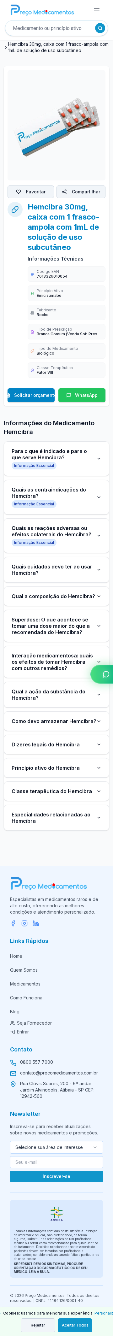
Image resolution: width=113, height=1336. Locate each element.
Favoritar (36, 191)
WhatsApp (86, 395)
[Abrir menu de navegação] (96, 10)
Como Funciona (26, 997)
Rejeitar (38, 1325)
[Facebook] (13, 923)
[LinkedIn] (36, 923)
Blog (14, 1011)
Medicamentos (25, 983)
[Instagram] (24, 923)
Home (16, 956)
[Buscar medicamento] (100, 28)
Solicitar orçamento (34, 395)
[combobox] (56, 1147)
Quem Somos (24, 970)
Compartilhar (86, 191)
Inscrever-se (56, 1176)
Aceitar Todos (75, 1325)
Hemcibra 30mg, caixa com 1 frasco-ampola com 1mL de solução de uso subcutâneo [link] (58, 47)
